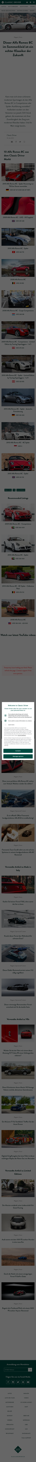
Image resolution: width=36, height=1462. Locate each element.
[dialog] (18, 731)
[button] (18, 725)
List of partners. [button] (22, 735)
